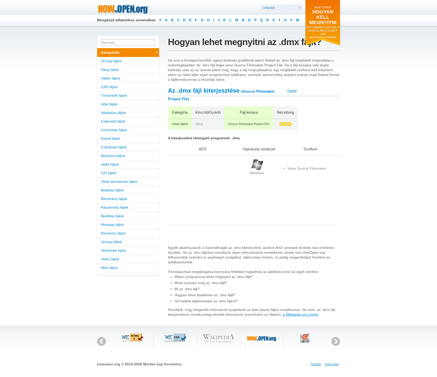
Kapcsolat (332, 364)
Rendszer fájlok (113, 233)
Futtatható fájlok (114, 147)
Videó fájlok (110, 259)
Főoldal (316, 364)
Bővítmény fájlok (114, 199)
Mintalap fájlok (112, 225)
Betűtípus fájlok (113, 156)
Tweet (292, 91)
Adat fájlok (109, 104)
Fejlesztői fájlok (113, 121)
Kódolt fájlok (110, 138)
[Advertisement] (199, 190)
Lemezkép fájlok (114, 130)
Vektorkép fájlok (113, 250)
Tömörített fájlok (114, 95)
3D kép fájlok (111, 61)
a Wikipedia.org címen (300, 314)
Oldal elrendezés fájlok (119, 182)
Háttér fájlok (110, 78)
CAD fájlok (109, 87)
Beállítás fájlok (112, 190)
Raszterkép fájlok (114, 207)
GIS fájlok (108, 173)
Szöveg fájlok (111, 242)
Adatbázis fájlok (113, 113)
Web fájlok (109, 268)
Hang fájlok (110, 70)
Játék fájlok (110, 164)
